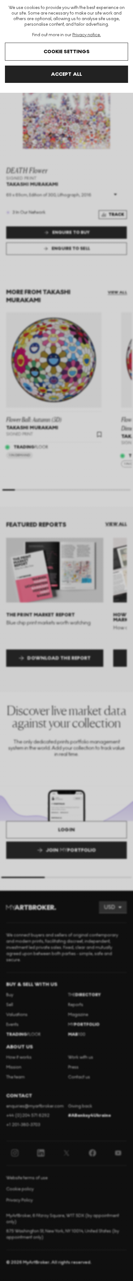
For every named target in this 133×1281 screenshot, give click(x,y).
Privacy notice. (86, 34)
